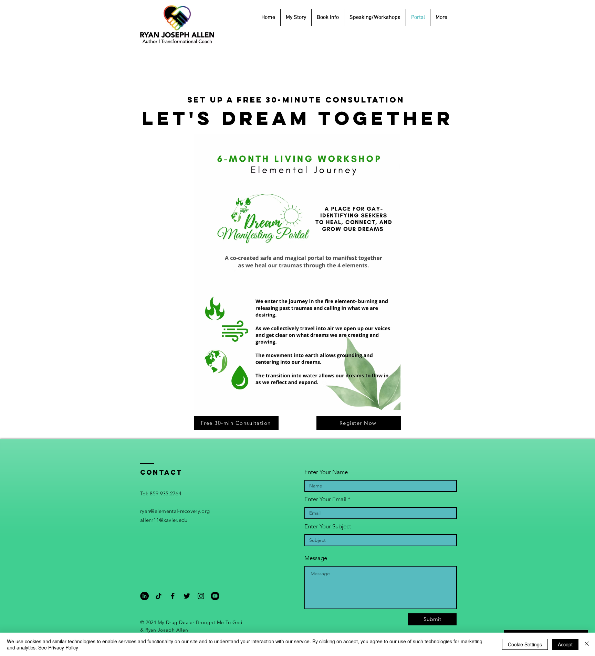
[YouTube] (215, 596)
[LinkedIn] (144, 596)
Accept (565, 644)
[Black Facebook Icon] (172, 596)
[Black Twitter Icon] (186, 596)
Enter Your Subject (327, 526)
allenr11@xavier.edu (164, 520)
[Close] (587, 644)
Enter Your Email (325, 499)
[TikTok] (158, 596)
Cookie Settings (525, 644)
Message (315, 558)
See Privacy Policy (58, 647)
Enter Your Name (326, 472)
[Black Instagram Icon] (201, 596)
